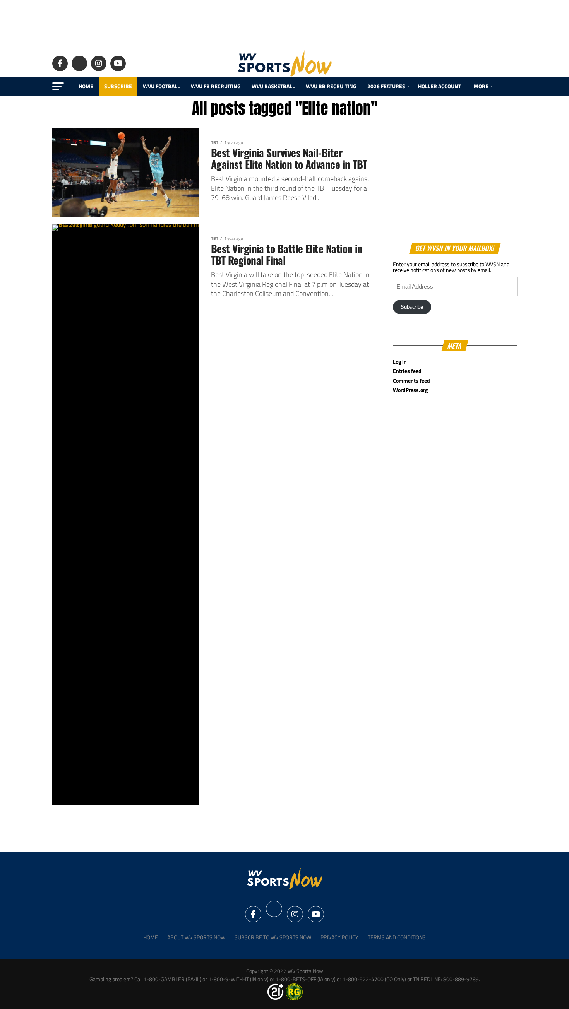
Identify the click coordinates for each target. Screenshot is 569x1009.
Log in (400, 361)
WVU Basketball (273, 86)
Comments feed (411, 380)
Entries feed (407, 371)
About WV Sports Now (196, 937)
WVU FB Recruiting (216, 86)
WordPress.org (410, 390)
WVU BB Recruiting (331, 86)
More (481, 86)
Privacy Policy (339, 937)
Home (86, 86)
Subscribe (118, 86)
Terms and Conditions (397, 937)
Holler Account (439, 86)
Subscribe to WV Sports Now (273, 937)
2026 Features (386, 86)
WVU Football (161, 86)
